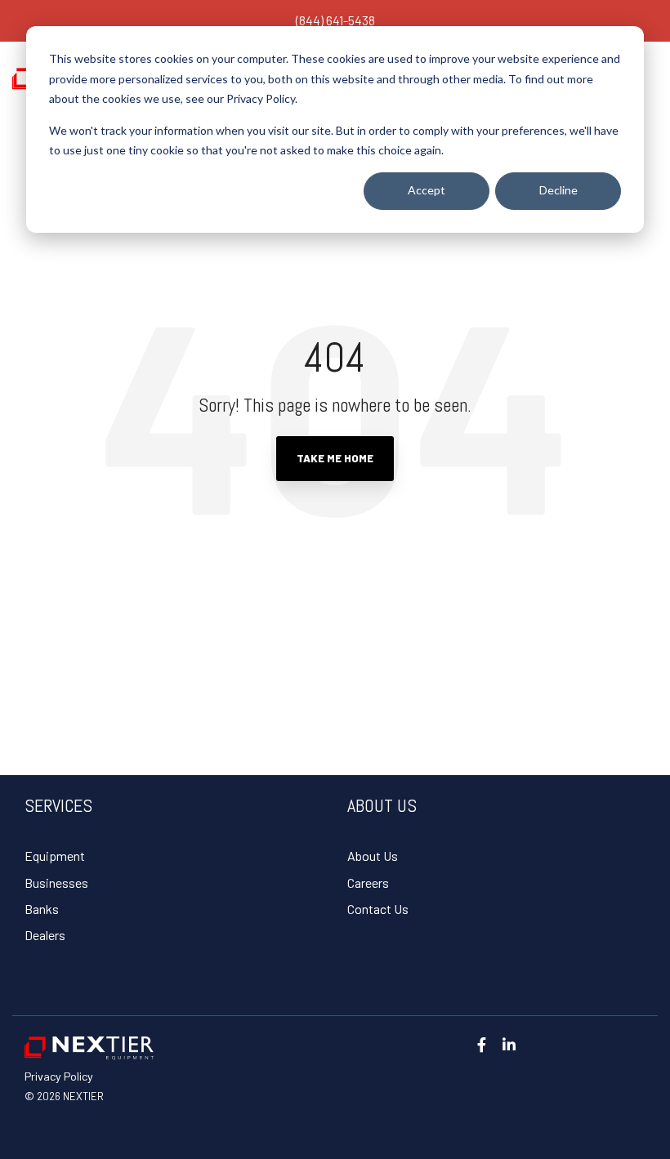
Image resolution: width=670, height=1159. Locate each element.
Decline (558, 190)
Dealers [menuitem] (45, 935)
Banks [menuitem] (42, 908)
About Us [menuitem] (372, 855)
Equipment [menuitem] (55, 855)
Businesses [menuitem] (56, 882)
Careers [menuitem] (368, 882)
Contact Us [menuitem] (378, 908)
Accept (426, 190)
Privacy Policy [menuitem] (59, 1076)
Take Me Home (335, 458)
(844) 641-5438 (335, 20)
